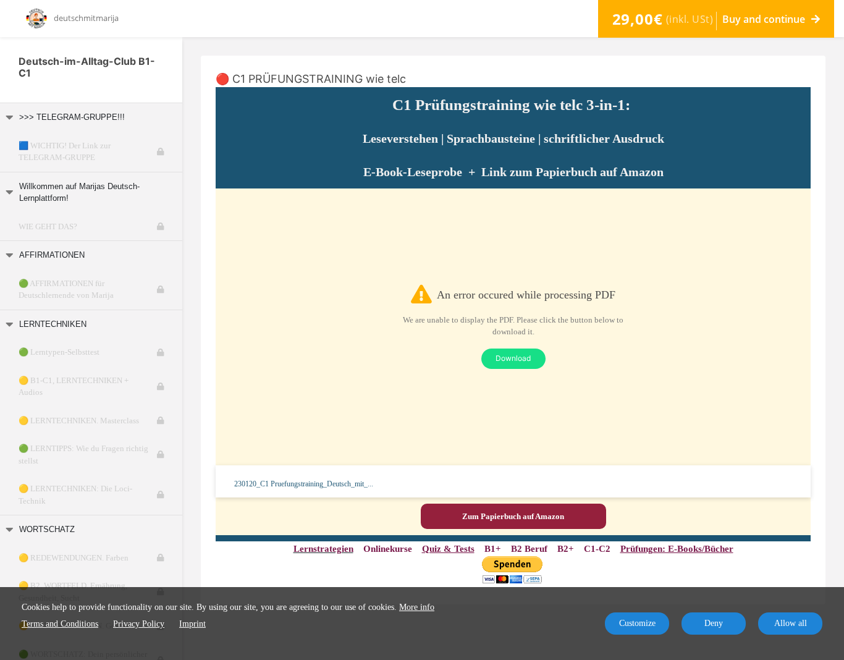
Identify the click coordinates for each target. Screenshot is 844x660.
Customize (637, 623)
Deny (713, 623)
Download (513, 358)
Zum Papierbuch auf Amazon (513, 516)
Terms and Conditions (60, 623)
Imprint (192, 623)
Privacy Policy (138, 623)
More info (416, 607)
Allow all (790, 623)
